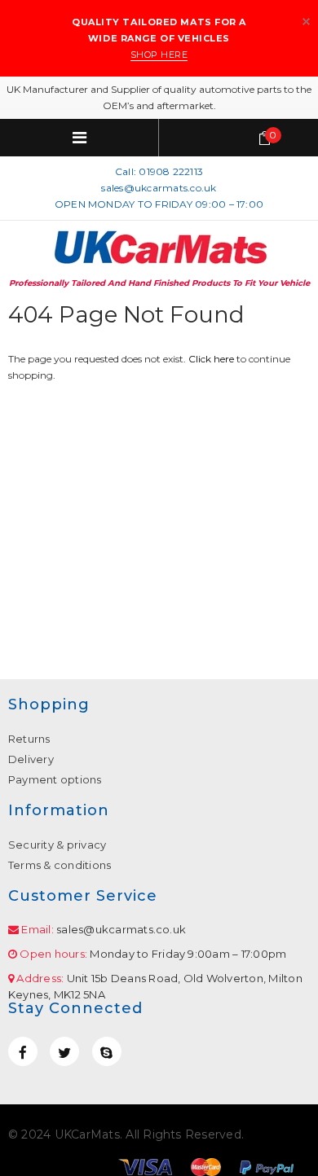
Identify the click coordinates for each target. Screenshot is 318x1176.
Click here (212, 359)
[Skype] (106, 1051)
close (306, 21)
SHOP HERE (159, 54)
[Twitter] (64, 1051)
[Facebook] (23, 1051)
